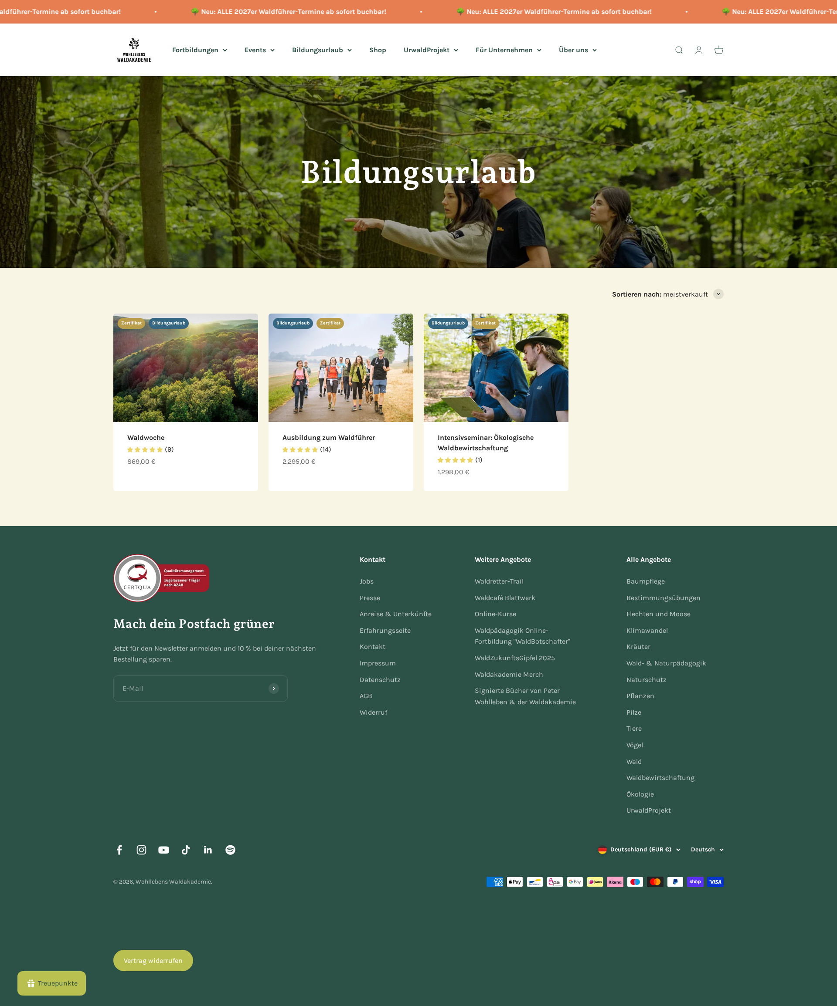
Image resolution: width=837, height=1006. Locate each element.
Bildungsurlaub (317, 49)
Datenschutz (380, 679)
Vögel (634, 745)
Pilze (633, 712)
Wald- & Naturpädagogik (666, 663)
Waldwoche (145, 437)
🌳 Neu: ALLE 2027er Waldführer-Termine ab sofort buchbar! (269, 11)
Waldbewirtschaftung (660, 777)
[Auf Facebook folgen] (119, 850)
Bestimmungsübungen (663, 598)
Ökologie (640, 794)
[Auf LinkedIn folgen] (208, 850)
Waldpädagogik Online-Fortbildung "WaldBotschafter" (522, 636)
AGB (366, 696)
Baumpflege (645, 581)
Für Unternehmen (504, 49)
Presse (370, 598)
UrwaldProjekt (426, 49)
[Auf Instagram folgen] (141, 850)
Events (255, 49)
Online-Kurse (495, 614)
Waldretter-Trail (499, 581)
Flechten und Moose (658, 614)
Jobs (367, 581)
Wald (634, 761)
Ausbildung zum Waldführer (328, 437)
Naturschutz (646, 679)
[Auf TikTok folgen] (186, 850)
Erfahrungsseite (385, 630)
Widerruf (373, 712)
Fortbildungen (195, 49)
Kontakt (372, 646)
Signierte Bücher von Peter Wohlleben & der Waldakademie (525, 696)
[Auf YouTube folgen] (164, 850)
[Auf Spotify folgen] (230, 850)
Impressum (378, 663)
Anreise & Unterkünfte (396, 614)
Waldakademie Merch (509, 674)
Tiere (634, 728)
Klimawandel (647, 630)
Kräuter (638, 646)
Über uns (573, 49)
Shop (377, 49)
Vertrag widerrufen (153, 960)
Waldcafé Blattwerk (505, 598)
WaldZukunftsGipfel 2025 (515, 658)
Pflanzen (640, 696)
